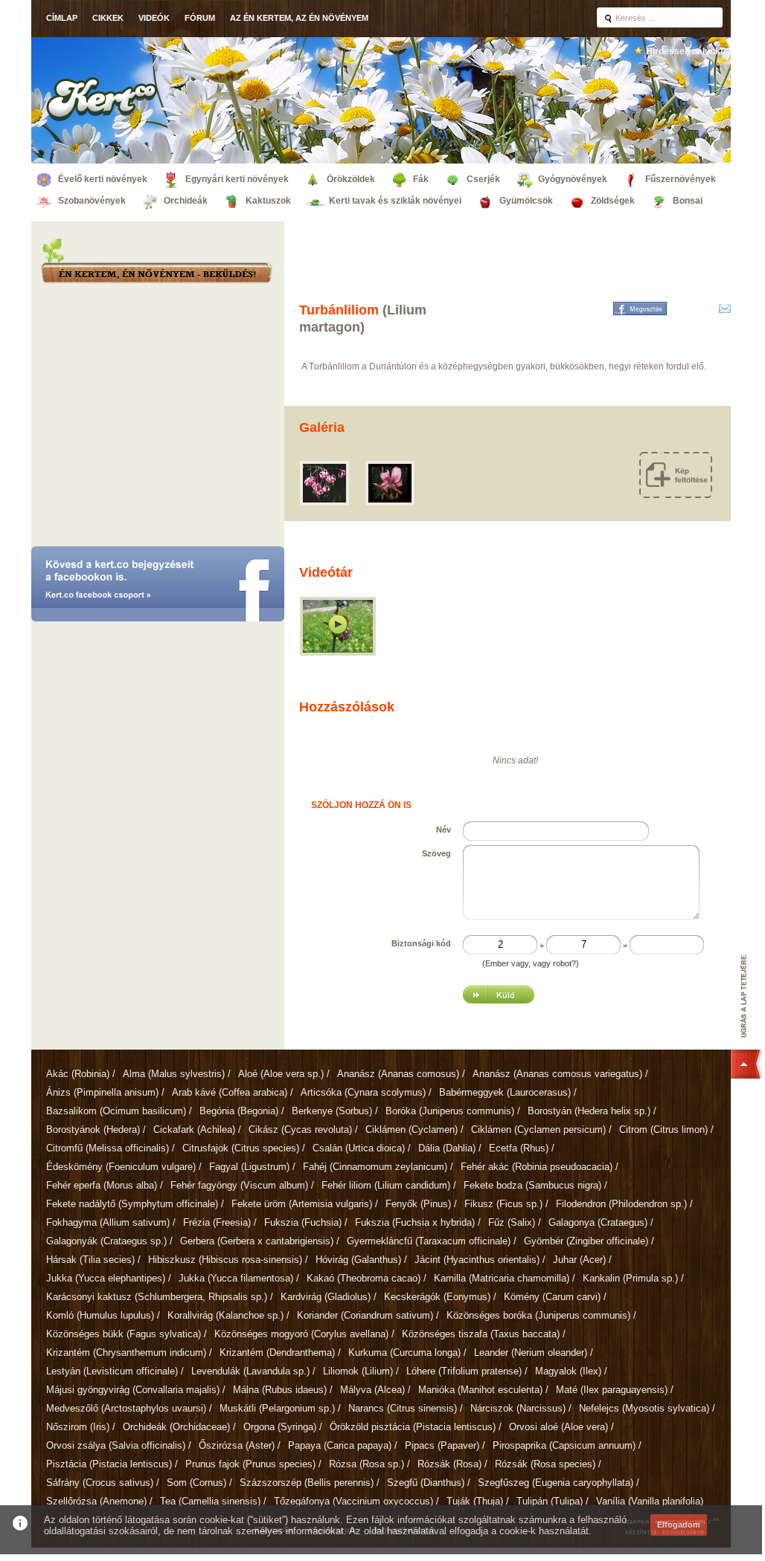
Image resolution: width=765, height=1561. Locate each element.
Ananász (398, 1073)
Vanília (649, 1501)
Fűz (511, 1222)
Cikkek (108, 17)
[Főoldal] (102, 99)
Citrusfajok (240, 1148)
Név (443, 829)
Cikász (300, 1129)
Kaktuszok (268, 200)
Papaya (339, 1445)
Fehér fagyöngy (239, 1185)
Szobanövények (92, 200)
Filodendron (621, 1203)
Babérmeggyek (505, 1092)
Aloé (281, 1073)
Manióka (480, 1389)
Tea (210, 1501)
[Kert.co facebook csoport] (157, 585)
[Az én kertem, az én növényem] (156, 275)
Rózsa (366, 1464)
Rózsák (449, 1464)
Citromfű (107, 1148)
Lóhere (464, 1371)
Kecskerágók (437, 1296)
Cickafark (194, 1129)
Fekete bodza (532, 1185)
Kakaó (363, 1278)
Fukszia (303, 1222)
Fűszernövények (680, 179)
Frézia (217, 1222)
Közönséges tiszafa (481, 1333)
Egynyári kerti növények (237, 179)
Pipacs (442, 1445)
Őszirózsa (237, 1445)
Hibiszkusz (225, 1259)
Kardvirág (326, 1296)
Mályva (372, 1389)
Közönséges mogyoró (301, 1333)
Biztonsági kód (421, 943)
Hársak (90, 1259)
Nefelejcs (644, 1408)
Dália (447, 1148)
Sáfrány (99, 1482)
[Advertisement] (158, 420)
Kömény (552, 1296)
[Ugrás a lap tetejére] (748, 1017)
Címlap (61, 17)
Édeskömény (121, 1166)
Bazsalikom (116, 1110)
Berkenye (332, 1110)
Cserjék (483, 179)
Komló (100, 1315)
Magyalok (568, 1371)
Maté (612, 1389)
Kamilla (501, 1278)
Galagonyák (106, 1241)
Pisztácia (109, 1464)
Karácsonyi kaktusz (156, 1296)
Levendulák (250, 1371)
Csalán (359, 1148)
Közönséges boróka (538, 1315)
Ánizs (102, 1092)
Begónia (238, 1110)
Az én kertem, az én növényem (299, 17)
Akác (77, 1073)
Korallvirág (225, 1315)
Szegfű (425, 1482)
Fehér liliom (385, 1185)
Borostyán (589, 1110)
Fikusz (503, 1203)
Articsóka (363, 1092)
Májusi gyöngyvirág (133, 1389)
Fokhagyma (108, 1222)
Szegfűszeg (555, 1482)
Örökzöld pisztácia (413, 1426)
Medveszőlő (126, 1408)
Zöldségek (613, 200)
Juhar (579, 1259)
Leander (530, 1352)
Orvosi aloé (558, 1426)
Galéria (322, 427)
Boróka (449, 1110)
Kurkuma (404, 1352)
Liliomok (358, 1371)
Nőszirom (77, 1426)
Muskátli (277, 1408)
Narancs (402, 1408)
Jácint (477, 1259)
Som (196, 1482)
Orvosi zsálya (115, 1445)
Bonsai (687, 200)
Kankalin (630, 1278)
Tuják (474, 1501)
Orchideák (186, 200)
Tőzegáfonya (353, 1501)
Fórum (200, 17)
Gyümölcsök (526, 200)
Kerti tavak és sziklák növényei (395, 200)
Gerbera (256, 1241)
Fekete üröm (301, 1203)
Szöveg (436, 853)
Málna (280, 1389)
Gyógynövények (572, 179)
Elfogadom (678, 1524)
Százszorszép (307, 1482)
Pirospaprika (564, 1445)
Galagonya (597, 1222)
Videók (154, 17)
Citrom (663, 1129)
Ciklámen (411, 1129)
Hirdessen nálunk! (684, 51)
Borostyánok (93, 1129)
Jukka (105, 1278)
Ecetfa (518, 1148)
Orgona (279, 1426)
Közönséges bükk (123, 1333)
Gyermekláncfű (428, 1241)
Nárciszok (518, 1408)
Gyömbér (586, 1241)
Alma (174, 1073)
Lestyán (112, 1371)
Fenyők (418, 1203)
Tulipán (549, 1501)
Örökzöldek (351, 179)
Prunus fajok (250, 1464)
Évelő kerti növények (102, 179)
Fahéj (375, 1166)
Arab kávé (229, 1092)
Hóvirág (358, 1259)
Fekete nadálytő (132, 1203)
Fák (421, 179)
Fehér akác (536, 1166)
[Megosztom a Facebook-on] (640, 308)
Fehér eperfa (101, 1185)
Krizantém (126, 1352)
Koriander (365, 1315)
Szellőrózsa (96, 1501)
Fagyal (249, 1166)
